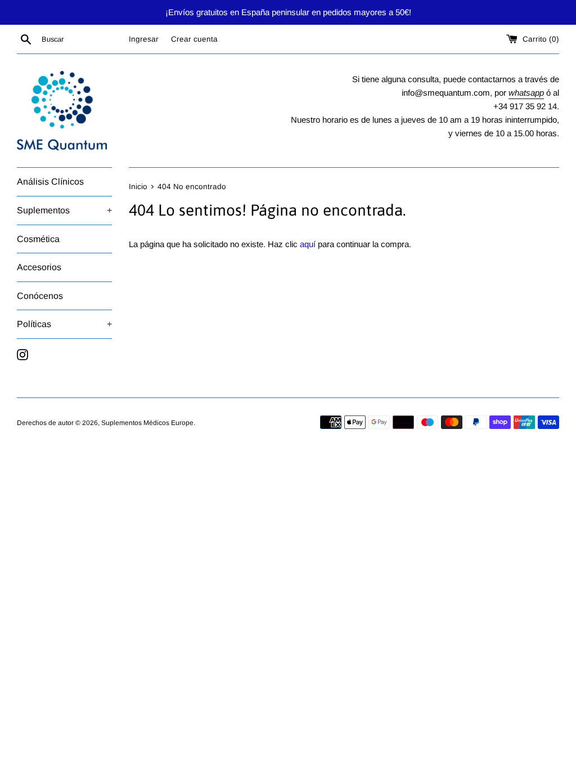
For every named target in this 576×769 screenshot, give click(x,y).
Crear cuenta (194, 39)
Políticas (64, 324)
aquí (308, 244)
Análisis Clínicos (50, 181)
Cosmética (38, 239)
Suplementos (64, 210)
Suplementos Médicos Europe (147, 423)
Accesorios (39, 267)
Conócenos (40, 296)
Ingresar (144, 39)
